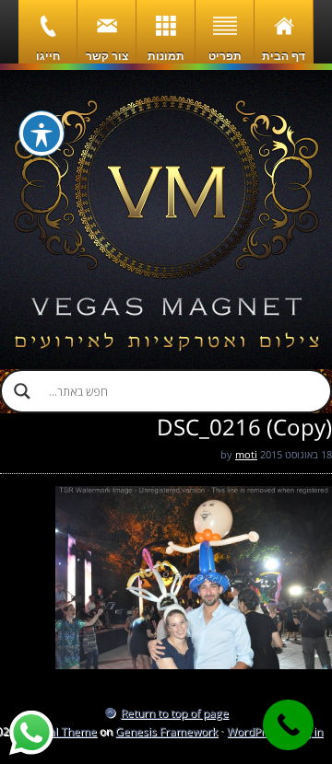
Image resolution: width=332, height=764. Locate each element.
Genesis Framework (166, 731)
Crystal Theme (59, 731)
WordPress (255, 731)
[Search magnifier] (22, 391)
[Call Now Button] (288, 725)
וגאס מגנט (166, 219)
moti (246, 454)
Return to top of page (175, 713)
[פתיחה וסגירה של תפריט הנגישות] (41, 133)
